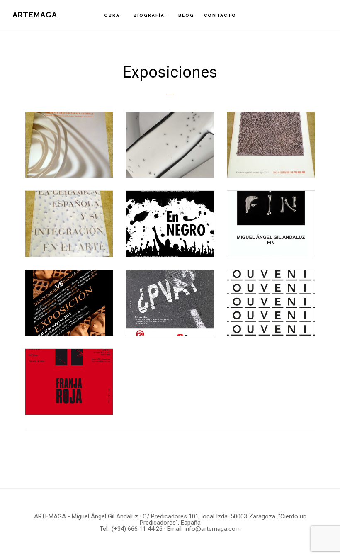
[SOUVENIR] (271, 303)
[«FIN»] (271, 223)
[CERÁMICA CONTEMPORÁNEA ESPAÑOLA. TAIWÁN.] (69, 145)
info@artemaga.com (213, 529)
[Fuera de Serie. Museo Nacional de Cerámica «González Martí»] (170, 145)
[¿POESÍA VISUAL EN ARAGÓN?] (170, 303)
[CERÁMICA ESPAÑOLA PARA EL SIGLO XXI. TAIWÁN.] (271, 145)
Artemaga (34, 14)
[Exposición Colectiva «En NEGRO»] (170, 223)
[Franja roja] (69, 381)
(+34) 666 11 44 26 (137, 529)
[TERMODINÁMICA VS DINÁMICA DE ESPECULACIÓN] (69, 303)
